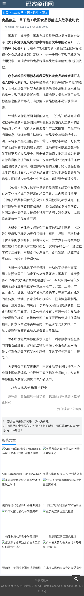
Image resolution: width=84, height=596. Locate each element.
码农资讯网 (41, 580)
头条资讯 (17, 12)
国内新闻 (32, 12)
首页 (5, 12)
